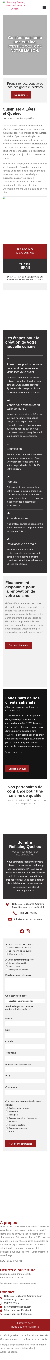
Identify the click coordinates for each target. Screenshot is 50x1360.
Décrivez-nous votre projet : (19, 975)
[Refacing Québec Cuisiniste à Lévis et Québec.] (15, 7)
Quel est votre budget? (16, 996)
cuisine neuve (39, 144)
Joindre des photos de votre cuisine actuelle (19, 1007)
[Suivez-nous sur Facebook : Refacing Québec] (22, 931)
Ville (7, 1076)
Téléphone (10, 1053)
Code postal (11, 1087)
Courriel (9, 1041)
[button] (44, 8)
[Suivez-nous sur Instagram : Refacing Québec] (28, 931)
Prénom (9, 1018)
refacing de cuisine (13, 140)
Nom (7, 1030)
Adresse (18, 1064)
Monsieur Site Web (36, 1339)
